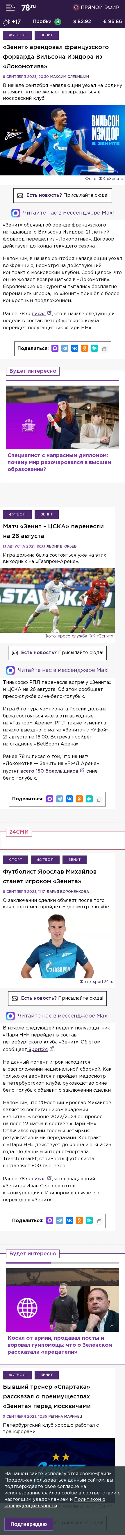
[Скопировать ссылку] (104, 349)
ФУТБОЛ (17, 35)
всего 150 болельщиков (49, 771)
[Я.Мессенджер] (94, 348)
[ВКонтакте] (74, 348)
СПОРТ (15, 859)
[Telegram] (64, 348)
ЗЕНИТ (47, 35)
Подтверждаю (28, 1524)
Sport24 (37, 1050)
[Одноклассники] (84, 348)
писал (39, 314)
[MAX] (54, 348)
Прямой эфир (100, 8)
